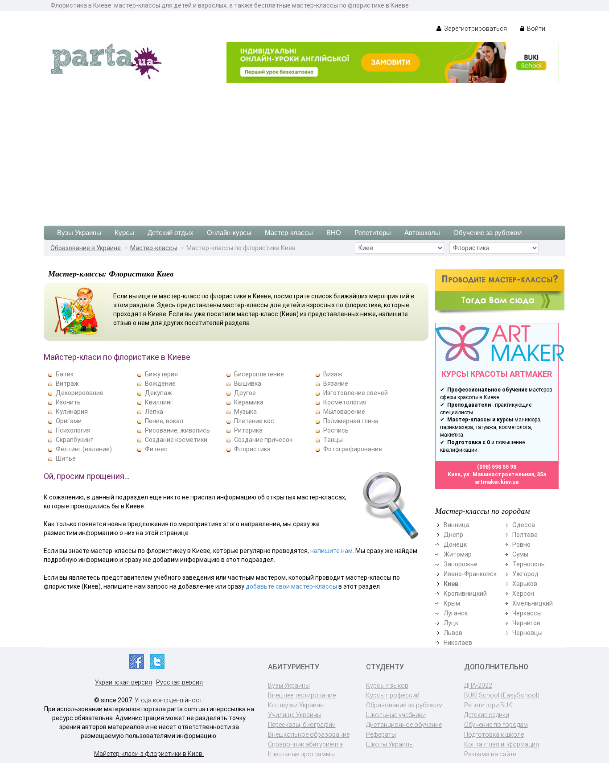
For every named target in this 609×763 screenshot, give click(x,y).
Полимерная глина (351, 421)
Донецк (455, 544)
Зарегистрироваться (475, 28)
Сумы (520, 554)
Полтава (525, 534)
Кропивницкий (465, 593)
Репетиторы (372, 232)
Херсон (523, 593)
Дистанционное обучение (404, 724)
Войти (535, 28)
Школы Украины (390, 744)
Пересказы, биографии (302, 724)
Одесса (523, 524)
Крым (452, 603)
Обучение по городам (496, 724)
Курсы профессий (393, 695)
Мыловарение (344, 411)
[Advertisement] (304, 149)
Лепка (154, 411)
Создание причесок (263, 439)
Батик (65, 374)
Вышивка (247, 383)
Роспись (336, 430)
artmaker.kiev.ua (496, 482)
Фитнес (156, 449)
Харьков (524, 583)
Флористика (252, 449)
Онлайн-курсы (229, 232)
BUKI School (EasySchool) (501, 695)
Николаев (458, 642)
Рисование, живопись (177, 430)
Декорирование (79, 392)
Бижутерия (161, 374)
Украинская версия (123, 682)
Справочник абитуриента (305, 744)
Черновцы (527, 632)
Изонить (68, 402)
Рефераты (381, 734)
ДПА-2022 (478, 685)
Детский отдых (170, 232)
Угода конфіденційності (169, 700)
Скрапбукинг (74, 439)
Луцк (451, 623)
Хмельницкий (532, 603)
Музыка (245, 411)
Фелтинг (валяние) (84, 449)
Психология (73, 430)
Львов (453, 632)
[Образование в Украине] (106, 60)
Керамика (248, 402)
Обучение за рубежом (487, 232)
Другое (245, 392)
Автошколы (422, 232)
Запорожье (460, 564)
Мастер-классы (289, 232)
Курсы (124, 232)
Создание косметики (176, 439)
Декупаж (158, 392)
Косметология (344, 402)
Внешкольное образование (309, 734)
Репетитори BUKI (489, 705)
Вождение (160, 383)
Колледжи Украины (296, 705)
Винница (456, 524)
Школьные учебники (396, 714)
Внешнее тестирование (302, 695)
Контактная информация (501, 744)
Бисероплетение (259, 374)
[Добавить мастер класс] (499, 291)
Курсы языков (387, 685)
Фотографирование (352, 449)
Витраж (67, 383)
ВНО (333, 232)
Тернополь (528, 564)
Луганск (456, 613)
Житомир (458, 554)
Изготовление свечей (355, 392)
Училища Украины (294, 714)
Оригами (69, 421)
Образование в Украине (85, 248)
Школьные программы (301, 754)
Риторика (248, 430)
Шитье (66, 458)
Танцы (333, 439)
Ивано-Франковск (470, 573)
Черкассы (527, 613)
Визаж (332, 374)
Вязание (335, 383)
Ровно (521, 544)
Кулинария (72, 411)
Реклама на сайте (490, 754)
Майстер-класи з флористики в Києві (149, 753)
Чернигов (526, 623)
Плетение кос (254, 421)
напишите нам (331, 550)
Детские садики (486, 714)
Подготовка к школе (494, 734)
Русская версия (179, 682)
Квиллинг (159, 402)
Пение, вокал (164, 421)
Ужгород (525, 573)
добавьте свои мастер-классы (291, 586)
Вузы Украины (79, 232)
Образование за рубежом (404, 705)
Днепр (453, 534)
